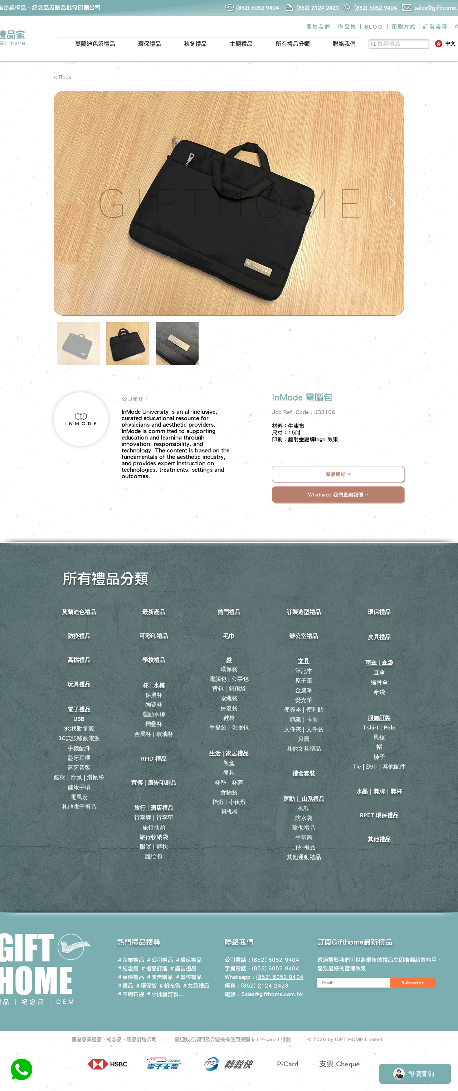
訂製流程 (435, 26)
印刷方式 (403, 26)
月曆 (304, 739)
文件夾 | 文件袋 (303, 729)
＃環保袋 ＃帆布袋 (157, 985)
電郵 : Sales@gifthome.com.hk (264, 994)
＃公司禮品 (159, 959)
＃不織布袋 (130, 994)
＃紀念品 (128, 968)
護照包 (153, 856)
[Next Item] (392, 203)
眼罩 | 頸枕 (154, 846)
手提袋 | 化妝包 (229, 727)
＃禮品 (125, 985)
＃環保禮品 (188, 959)
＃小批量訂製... (165, 994)
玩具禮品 (79, 684)
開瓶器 (229, 811)
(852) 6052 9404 (275, 968)
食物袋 (229, 792)
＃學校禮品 (188, 977)
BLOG (374, 26)
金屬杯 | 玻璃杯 (154, 734)
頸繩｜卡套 (303, 719)
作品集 (347, 26)
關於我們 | (321, 26)
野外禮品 (303, 847)
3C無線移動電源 (79, 738)
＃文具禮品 (195, 985)
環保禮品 (379, 611)
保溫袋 (229, 708)
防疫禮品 (79, 635)
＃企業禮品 (130, 959)
